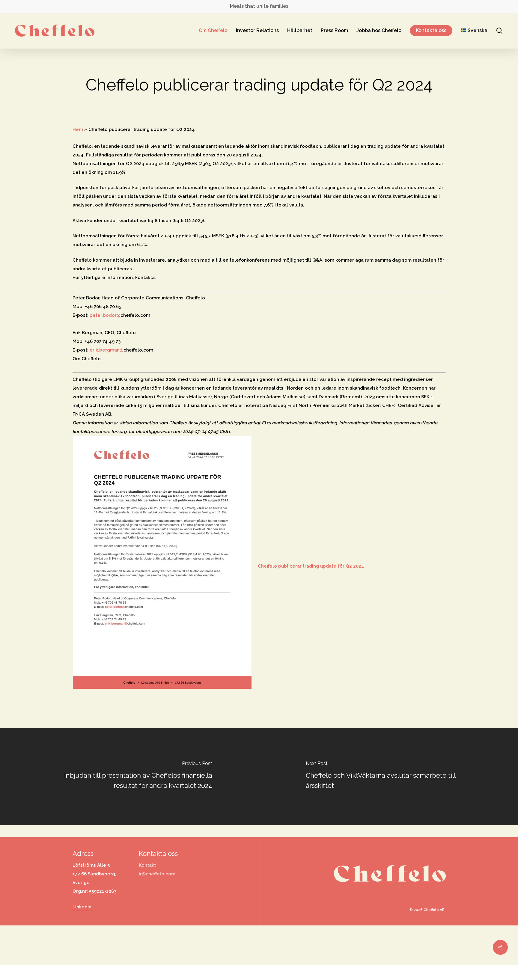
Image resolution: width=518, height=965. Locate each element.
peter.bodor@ (105, 315)
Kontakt (147, 865)
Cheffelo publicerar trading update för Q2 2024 (311, 566)
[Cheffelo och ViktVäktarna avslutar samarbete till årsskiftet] (388, 776)
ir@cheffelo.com (157, 874)
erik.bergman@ (107, 350)
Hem (78, 129)
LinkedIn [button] (82, 907)
